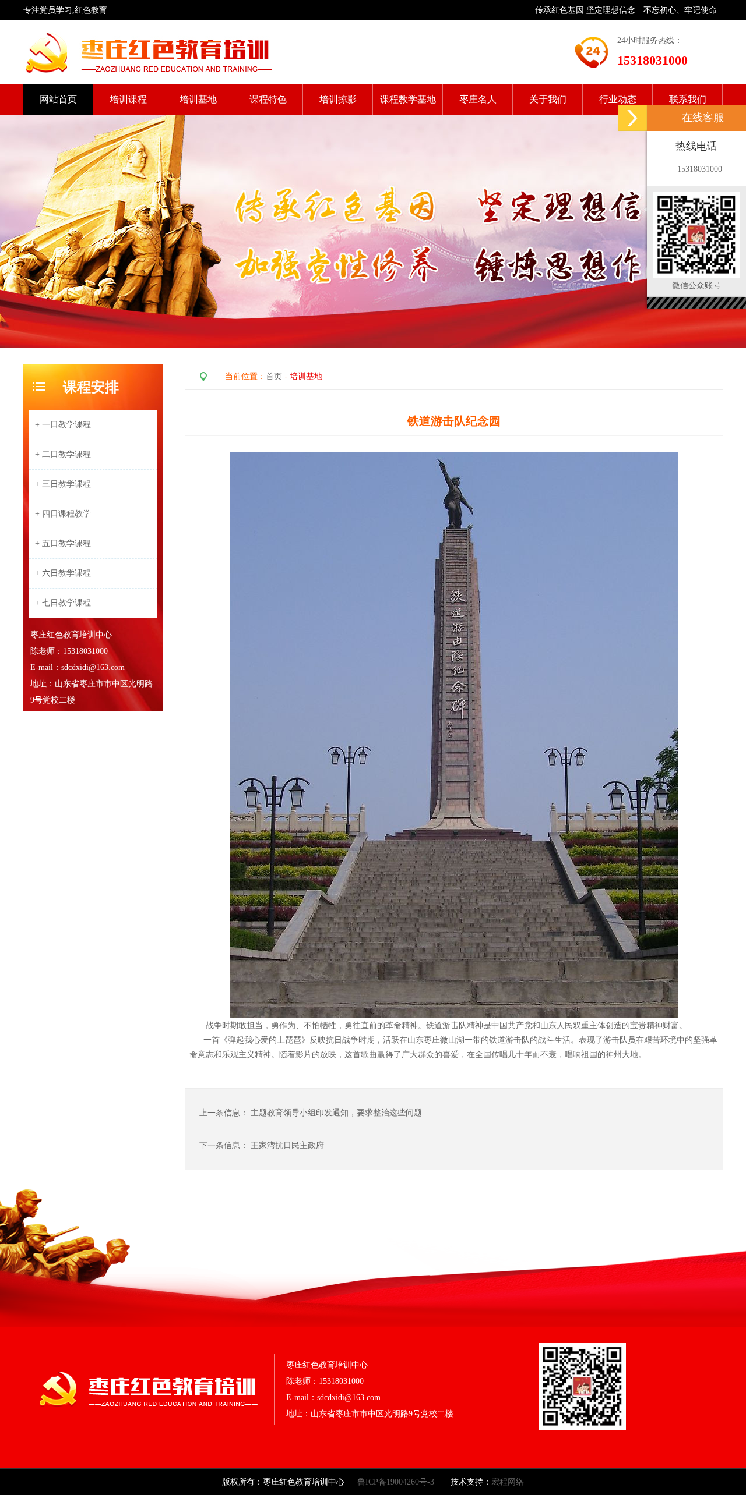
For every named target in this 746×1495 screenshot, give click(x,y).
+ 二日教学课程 (63, 454)
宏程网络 (507, 1482)
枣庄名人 (478, 99)
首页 (274, 376)
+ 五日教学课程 (63, 543)
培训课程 (128, 99)
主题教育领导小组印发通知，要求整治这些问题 (337, 1112)
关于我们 (547, 99)
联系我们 (687, 99)
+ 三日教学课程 (63, 484)
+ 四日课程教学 (63, 513)
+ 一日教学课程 (63, 424)
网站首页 (58, 99)
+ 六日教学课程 (63, 573)
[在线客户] (632, 118)
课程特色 (268, 99)
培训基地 (198, 99)
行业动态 (617, 99)
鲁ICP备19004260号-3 (395, 1482)
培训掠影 (338, 99)
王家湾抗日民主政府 (287, 1145)
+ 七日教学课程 (63, 602)
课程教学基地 (408, 99)
